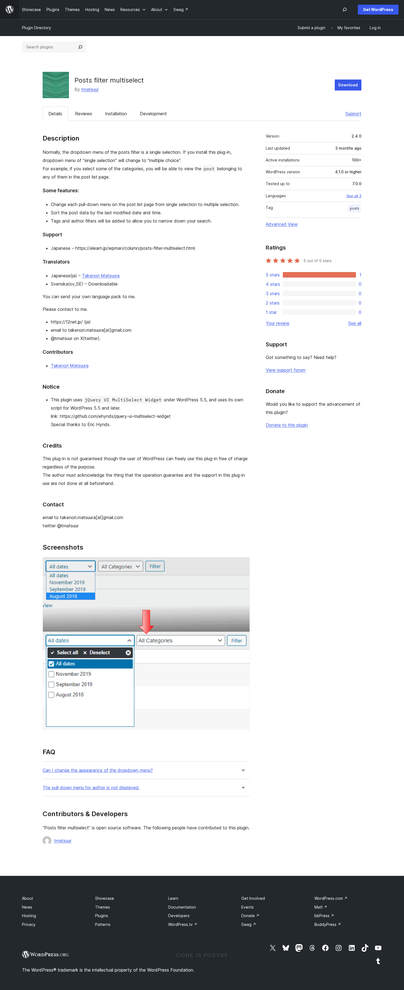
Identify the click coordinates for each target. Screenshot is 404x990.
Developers (179, 915)
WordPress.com (331, 898)
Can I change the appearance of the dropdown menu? (98, 770)
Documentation (182, 907)
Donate (250, 915)
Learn (173, 898)
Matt (320, 907)
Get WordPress (378, 9)
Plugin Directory (36, 27)
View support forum (285, 370)
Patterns (102, 924)
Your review (277, 323)
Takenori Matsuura (101, 275)
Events (247, 907)
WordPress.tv (182, 924)
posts (354, 208)
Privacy (28, 924)
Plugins (101, 915)
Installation (116, 113)
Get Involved (253, 898)
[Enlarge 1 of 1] (242, 564)
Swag (248, 924)
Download (348, 85)
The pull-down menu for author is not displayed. (91, 787)
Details (55, 113)
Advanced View (282, 224)
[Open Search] (344, 9)
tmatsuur (90, 89)
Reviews (83, 113)
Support (353, 113)
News (27, 907)
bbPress (324, 915)
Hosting (29, 915)
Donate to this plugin (287, 425)
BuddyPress (327, 924)
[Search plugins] (80, 47)
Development (153, 113)
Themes (102, 907)
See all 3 (353, 196)
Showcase (104, 898)
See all (354, 323)
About (27, 898)
